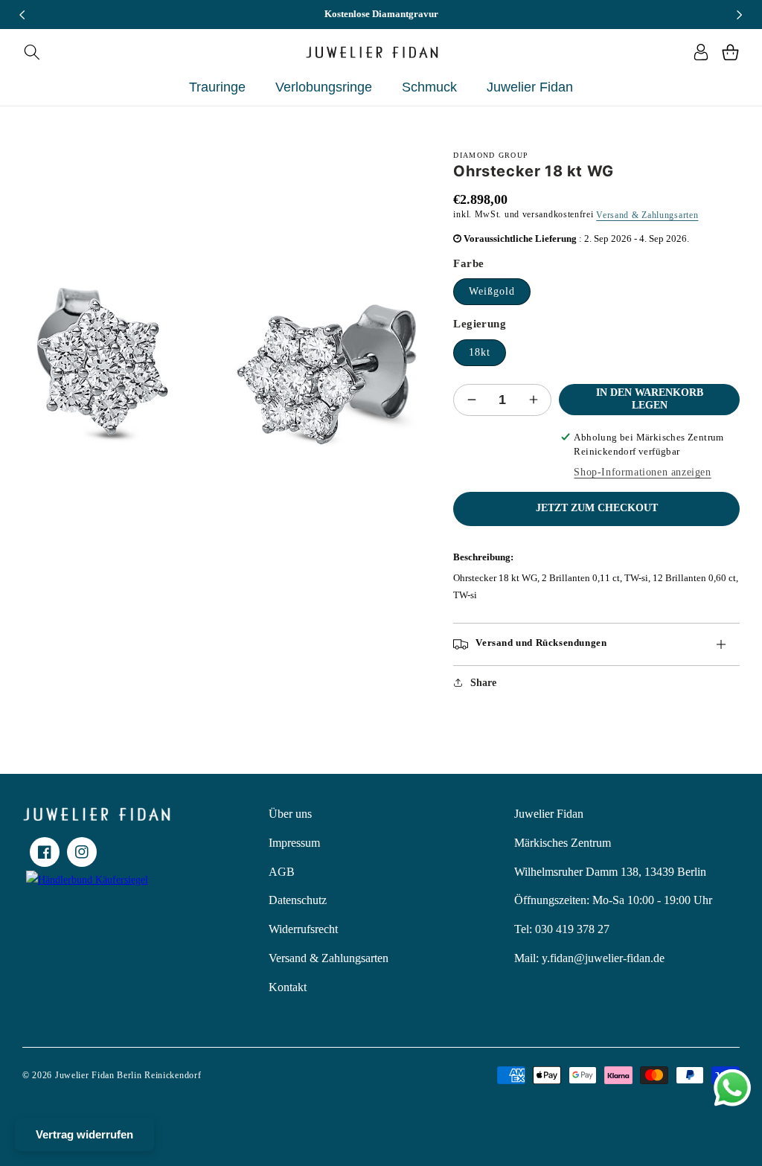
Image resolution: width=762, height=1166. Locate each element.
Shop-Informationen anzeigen (642, 472)
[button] (31, 52)
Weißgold (492, 291)
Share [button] (483, 682)
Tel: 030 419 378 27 (561, 929)
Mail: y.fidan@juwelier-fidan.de (589, 958)
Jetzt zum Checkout (597, 507)
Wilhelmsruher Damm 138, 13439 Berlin (610, 871)
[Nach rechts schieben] (740, 15)
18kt (479, 352)
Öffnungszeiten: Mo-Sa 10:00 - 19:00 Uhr (613, 900)
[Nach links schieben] (22, 15)
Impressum (294, 842)
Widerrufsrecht (303, 929)
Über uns (290, 813)
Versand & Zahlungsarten (647, 215)
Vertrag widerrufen (84, 1134)
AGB (282, 871)
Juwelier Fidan (548, 813)
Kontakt (288, 987)
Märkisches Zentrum (562, 842)
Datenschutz (298, 900)
